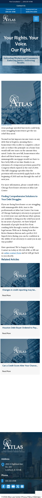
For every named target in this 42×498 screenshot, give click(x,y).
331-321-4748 (10, 481)
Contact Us (21, 6)
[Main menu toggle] (36, 19)
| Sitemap (36, 497)
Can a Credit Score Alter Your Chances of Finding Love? (19, 365)
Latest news (6, 125)
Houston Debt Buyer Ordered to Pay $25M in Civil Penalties (19, 327)
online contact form (12, 253)
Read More (6, 295)
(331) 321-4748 (10, 12)
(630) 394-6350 (31, 12)
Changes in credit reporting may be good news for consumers (18, 290)
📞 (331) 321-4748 (27, 2)
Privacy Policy (27, 497)
